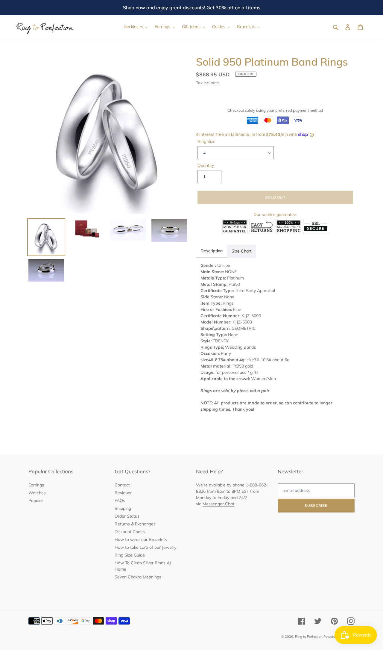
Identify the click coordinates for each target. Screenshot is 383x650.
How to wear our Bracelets (141, 539)
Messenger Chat (218, 504)
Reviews (123, 492)
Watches (37, 492)
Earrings (36, 485)
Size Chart (242, 251)
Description (211, 250)
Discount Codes (130, 531)
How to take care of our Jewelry (145, 547)
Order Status (127, 516)
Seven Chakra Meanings (138, 577)
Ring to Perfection (308, 636)
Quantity (205, 165)
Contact (122, 485)
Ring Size (206, 141)
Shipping (123, 508)
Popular (35, 500)
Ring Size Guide (130, 555)
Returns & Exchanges (135, 524)
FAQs (120, 500)
